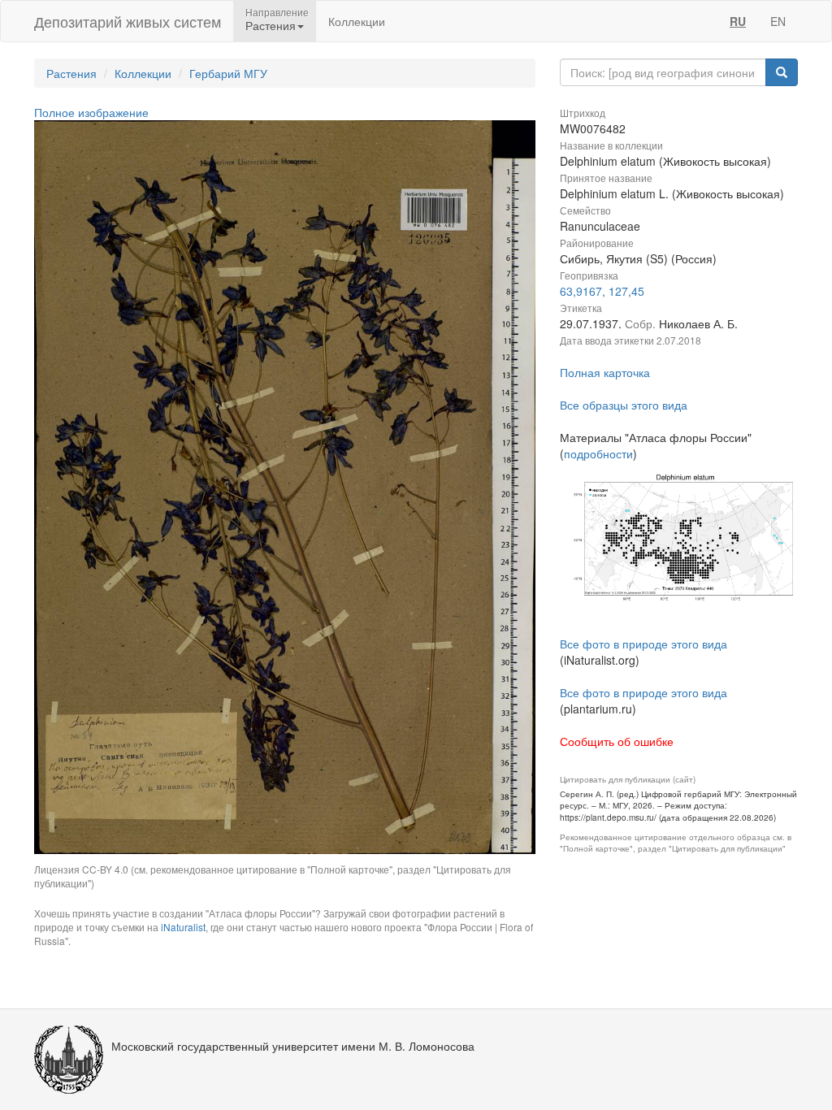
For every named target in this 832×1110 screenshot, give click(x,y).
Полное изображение (91, 112)
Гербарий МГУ (228, 73)
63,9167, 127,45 (602, 291)
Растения (71, 73)
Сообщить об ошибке (617, 741)
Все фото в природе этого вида (643, 643)
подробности (598, 453)
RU (738, 21)
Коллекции (356, 21)
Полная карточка (605, 372)
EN (778, 21)
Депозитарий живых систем (127, 21)
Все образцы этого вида (623, 405)
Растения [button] (270, 25)
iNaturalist (183, 927)
